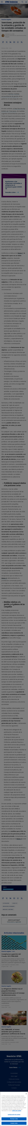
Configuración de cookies (14, 1114)
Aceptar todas (14, 1123)
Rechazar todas (14, 1119)
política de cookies (16, 1110)
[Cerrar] (26, 1093)
